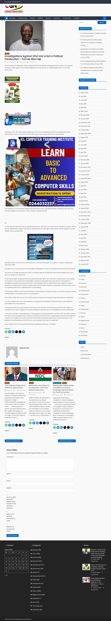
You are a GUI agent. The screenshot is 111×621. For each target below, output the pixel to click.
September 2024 (86, 178)
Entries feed (84, 351)
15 (23, 562)
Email (9, 481)
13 (16, 562)
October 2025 (85, 130)
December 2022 (85, 257)
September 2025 (86, 134)
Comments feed (86, 354)
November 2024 (85, 171)
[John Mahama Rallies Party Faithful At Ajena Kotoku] (16, 374)
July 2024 (83, 186)
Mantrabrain (27, 619)
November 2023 (85, 216)
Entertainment (85, 291)
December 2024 (85, 167)
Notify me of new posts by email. (10, 529)
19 (13, 565)
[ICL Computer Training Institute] (40, 172)
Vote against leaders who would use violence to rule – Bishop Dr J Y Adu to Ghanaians (98, 582)
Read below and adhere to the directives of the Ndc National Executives (39, 387)
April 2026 (83, 107)
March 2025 (84, 156)
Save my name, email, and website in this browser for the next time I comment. (11, 502)
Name (9, 474)
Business (76, 18)
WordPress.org (85, 358)
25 (10, 568)
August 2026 (84, 93)
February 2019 (85, 260)
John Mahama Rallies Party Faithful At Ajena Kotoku (15, 386)
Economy (57, 18)
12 (13, 562)
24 (6, 568)
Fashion (40, 18)
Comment (10, 457)
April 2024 (83, 197)
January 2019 (84, 264)
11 (9, 562)
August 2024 (84, 182)
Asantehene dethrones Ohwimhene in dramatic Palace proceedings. (67, 441)
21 (19, 565)
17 (6, 565)
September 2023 (86, 223)
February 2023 (85, 249)
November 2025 (85, 126)
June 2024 (84, 189)
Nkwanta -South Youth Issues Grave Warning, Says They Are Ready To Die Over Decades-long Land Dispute (98, 553)
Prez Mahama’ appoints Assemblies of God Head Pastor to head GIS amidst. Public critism (92, 70)
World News (84, 335)
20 (16, 565)
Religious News (85, 320)
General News (57, 383)
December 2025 (85, 122)
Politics (48, 18)
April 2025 (83, 152)
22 (23, 565)
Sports (32, 18)
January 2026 (85, 119)
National (12, 18)
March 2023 (84, 245)
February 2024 (85, 204)
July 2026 (83, 96)
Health (82, 305)
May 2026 (83, 104)
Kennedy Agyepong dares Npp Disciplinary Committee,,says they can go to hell (93, 62)
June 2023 (84, 234)
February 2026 (85, 115)
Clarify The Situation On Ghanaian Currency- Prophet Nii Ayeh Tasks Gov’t (98, 568)
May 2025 (83, 148)
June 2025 (84, 145)
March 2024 (84, 201)
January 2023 (85, 253)
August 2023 (84, 227)
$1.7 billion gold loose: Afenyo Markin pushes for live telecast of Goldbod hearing (91, 42)
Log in (82, 347)
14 (20, 562)
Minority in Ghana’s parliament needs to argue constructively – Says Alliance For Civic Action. (15, 441)
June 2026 (84, 100)
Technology (67, 18)
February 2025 (85, 160)
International (22, 18)
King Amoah (22, 62)
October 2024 (85, 175)
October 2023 (85, 219)
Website (9, 488)
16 (26, 562)
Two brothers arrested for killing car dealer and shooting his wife (93, 34)
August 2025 (84, 137)
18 (9, 565)
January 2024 (85, 208)
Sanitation (84, 324)
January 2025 (85, 163)
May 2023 (83, 238)
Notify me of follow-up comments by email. (11, 517)
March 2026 (84, 111)
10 (6, 562)
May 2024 (83, 193)
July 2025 (83, 141)
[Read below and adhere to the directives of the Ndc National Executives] (40, 374)
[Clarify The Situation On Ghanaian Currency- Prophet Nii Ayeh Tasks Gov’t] (86, 567)
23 (26, 565)
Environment (84, 294)
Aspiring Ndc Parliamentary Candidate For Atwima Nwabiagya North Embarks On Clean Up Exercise (63, 388)
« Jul (6, 575)
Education (84, 287)
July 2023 (83, 231)
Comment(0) (32, 62)
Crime (82, 279)
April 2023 (83, 242)
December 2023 (85, 212)
